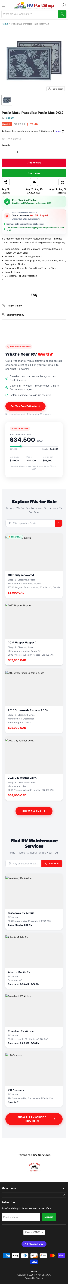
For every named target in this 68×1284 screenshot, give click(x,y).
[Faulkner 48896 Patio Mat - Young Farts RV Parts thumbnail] (7, 100)
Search (53, 863)
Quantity (6, 145)
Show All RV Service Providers (32, 1119)
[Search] (62, 14)
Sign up (48, 1217)
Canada (32, 1232)
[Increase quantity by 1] (29, 152)
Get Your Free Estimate (23, 406)
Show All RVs (31, 811)
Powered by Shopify (34, 1278)
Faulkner (9, 118)
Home (5, 23)
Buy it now (34, 173)
